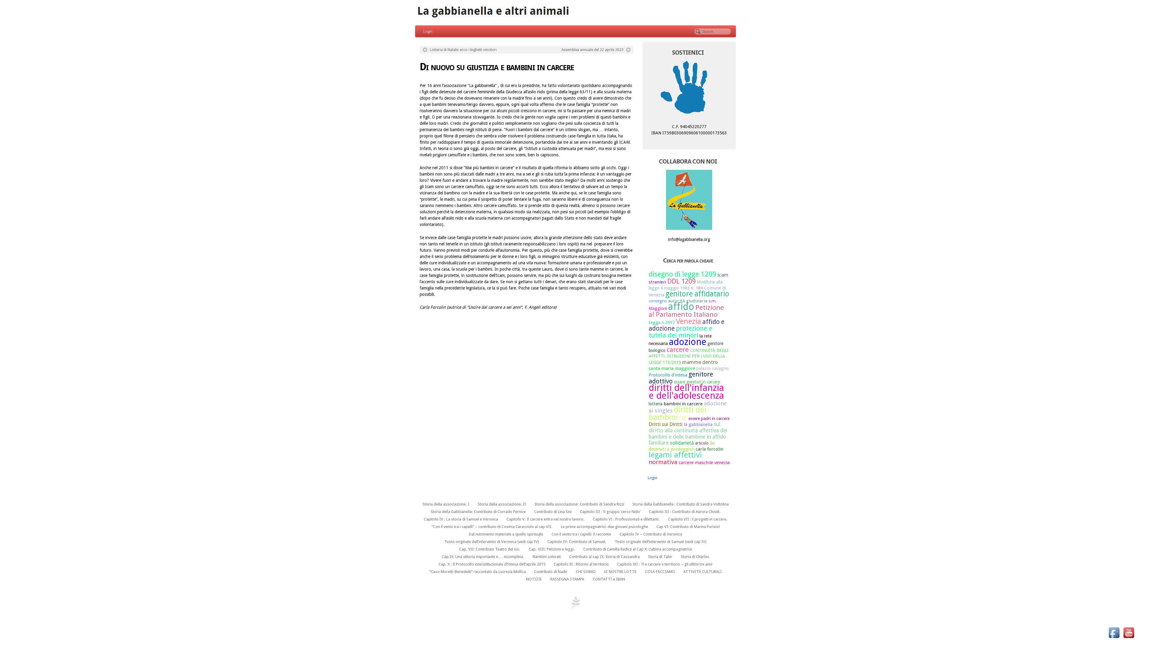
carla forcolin (709, 449)
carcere (678, 349)
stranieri (657, 282)
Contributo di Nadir (550, 571)
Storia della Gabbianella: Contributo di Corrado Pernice (478, 511)
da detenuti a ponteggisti (682, 446)
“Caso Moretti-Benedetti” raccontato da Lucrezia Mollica (477, 571)
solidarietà (682, 443)
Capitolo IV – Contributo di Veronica (651, 534)
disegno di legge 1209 (682, 274)
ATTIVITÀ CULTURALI (702, 571)
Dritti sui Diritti (666, 424)
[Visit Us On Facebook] (1114, 632)
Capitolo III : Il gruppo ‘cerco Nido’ (610, 511)
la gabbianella (698, 424)
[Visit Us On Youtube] (1128, 632)
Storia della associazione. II (502, 504)
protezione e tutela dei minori (680, 332)
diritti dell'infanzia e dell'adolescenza (686, 391)
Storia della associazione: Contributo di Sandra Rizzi (579, 504)
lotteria (655, 403)
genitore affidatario (697, 294)
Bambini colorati (547, 556)
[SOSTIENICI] (689, 89)
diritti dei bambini (677, 413)
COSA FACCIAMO (660, 571)
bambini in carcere (683, 403)
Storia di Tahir (660, 556)
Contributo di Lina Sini (553, 511)
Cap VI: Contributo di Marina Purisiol (688, 526)
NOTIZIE (534, 579)
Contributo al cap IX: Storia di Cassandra (604, 556)
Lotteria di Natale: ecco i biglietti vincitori (463, 50)
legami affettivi (675, 454)
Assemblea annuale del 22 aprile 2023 (592, 50)
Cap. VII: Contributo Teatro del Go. (489, 549)
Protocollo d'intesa (668, 375)
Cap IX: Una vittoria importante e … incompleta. (483, 556)
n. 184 (697, 288)
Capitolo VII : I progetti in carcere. (697, 519)
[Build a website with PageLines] (575, 602)
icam (723, 275)
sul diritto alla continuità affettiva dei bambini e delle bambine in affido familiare (688, 433)
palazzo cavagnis (712, 368)
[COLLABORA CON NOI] (689, 200)
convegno (658, 300)
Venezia (688, 321)
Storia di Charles (695, 556)
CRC (683, 418)
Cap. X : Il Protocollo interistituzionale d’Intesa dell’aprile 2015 (492, 564)
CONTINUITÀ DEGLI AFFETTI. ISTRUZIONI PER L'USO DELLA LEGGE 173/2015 (688, 356)
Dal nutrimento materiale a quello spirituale (506, 534)
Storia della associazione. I (446, 504)
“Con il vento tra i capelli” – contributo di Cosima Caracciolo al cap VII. (492, 526)
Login (428, 31)
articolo (702, 443)
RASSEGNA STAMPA (567, 579)
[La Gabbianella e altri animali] (575, 12)
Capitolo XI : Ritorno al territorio (581, 564)
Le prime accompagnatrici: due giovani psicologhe (604, 526)
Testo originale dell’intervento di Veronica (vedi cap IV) (492, 541)
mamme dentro (700, 362)
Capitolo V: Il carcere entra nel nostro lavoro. (545, 519)
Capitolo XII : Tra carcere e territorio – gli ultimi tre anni (664, 564)
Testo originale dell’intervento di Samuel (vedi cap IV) (660, 541)
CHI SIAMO (586, 571)
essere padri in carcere (709, 418)
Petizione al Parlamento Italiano (686, 311)
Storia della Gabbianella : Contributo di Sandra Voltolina (680, 504)
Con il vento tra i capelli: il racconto (581, 534)
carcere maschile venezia (704, 462)
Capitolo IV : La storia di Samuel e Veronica (461, 519)
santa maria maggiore (672, 368)
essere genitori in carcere (697, 382)
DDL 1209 (681, 281)
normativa (663, 462)
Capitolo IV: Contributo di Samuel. (576, 541)
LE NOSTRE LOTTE (620, 571)
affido (681, 306)
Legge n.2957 (662, 322)
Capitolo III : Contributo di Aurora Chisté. (685, 511)
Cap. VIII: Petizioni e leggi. (552, 549)
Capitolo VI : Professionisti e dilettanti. (626, 519)
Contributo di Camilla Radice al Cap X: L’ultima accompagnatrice (637, 549)
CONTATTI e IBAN (609, 579)
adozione (687, 342)
